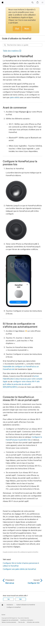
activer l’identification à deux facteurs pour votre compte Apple (22, 379)
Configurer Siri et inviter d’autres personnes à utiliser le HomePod (21, 564)
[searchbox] (22, 45)
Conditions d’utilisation (26, 620)
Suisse (3, 614)
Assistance (10, 604)
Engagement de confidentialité (10, 620)
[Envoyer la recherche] (5, 45)
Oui (17, 28)
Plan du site (21, 622)
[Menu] (42, 2)
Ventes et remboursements (9, 622)
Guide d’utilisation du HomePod (16, 38)
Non (26, 28)
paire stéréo (14, 97)
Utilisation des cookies (33, 622)
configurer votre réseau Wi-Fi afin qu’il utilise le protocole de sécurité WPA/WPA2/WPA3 (21, 384)
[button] (32, 2)
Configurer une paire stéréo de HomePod (19, 569)
